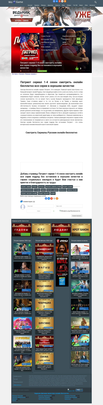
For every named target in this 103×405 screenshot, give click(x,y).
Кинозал (30, 5)
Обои (86, 5)
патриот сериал (26, 186)
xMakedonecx (17, 385)
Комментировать (76, 215)
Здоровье (68, 399)
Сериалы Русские (42, 71)
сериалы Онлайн (72, 190)
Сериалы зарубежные (18, 397)
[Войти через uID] (54, 1)
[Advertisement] (51, 149)
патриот (34, 186)
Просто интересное (44, 399)
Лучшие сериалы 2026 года (22, 240)
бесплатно (63, 190)
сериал (43, 190)
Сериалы (36, 5)
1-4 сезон (37, 190)
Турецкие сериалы (44, 397)
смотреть (41, 186)
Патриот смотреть (43, 193)
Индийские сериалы (71, 397)
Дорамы (14, 399)
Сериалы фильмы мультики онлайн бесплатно (51, 393)
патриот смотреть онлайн (29, 193)
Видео (81, 5)
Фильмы (43, 5)
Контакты (92, 5)
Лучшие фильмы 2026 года (43, 240)
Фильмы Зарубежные (45, 396)
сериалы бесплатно (27, 190)
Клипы (14, 400)
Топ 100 (75, 5)
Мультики (50, 5)
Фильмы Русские (17, 396)
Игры (63, 5)
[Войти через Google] (62, 1)
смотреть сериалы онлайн (53, 186)
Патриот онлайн (67, 186)
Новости (57, 5)
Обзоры (69, 5)
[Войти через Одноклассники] (65, 1)
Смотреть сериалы (52, 190)
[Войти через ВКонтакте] (57, 1)
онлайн (53, 193)
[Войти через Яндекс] (59, 1)
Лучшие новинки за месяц (79, 240)
